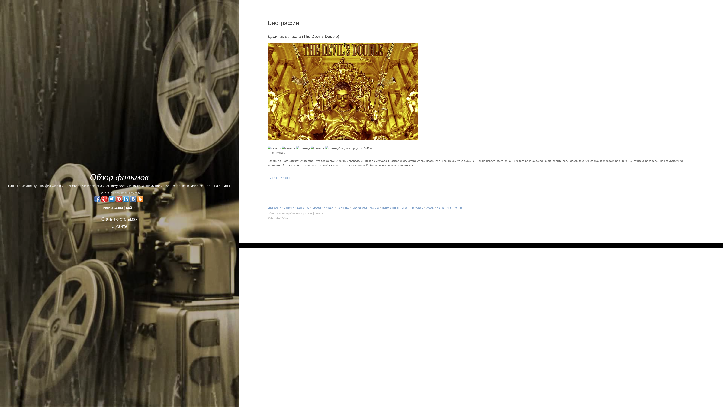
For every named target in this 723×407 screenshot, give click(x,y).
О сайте (119, 226)
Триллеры (417, 207)
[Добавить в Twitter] (112, 199)
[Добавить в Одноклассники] (140, 199)
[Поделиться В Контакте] (133, 199)
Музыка (374, 207)
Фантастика (444, 207)
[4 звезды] (318, 148)
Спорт (405, 207)
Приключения (390, 207)
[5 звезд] (331, 148)
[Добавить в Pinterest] (119, 199)
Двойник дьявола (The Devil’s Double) (303, 36)
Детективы (303, 207)
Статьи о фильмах (119, 219)
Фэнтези (458, 207)
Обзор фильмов (119, 177)
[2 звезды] (289, 148)
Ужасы (430, 207)
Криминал (343, 207)
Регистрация (113, 207)
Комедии (329, 207)
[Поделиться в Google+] (104, 199)
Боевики (289, 207)
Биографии (274, 207)
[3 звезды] (303, 148)
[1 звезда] (275, 148)
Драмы (317, 207)
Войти (131, 207)
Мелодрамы (359, 207)
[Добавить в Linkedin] (126, 199)
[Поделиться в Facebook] (97, 199)
